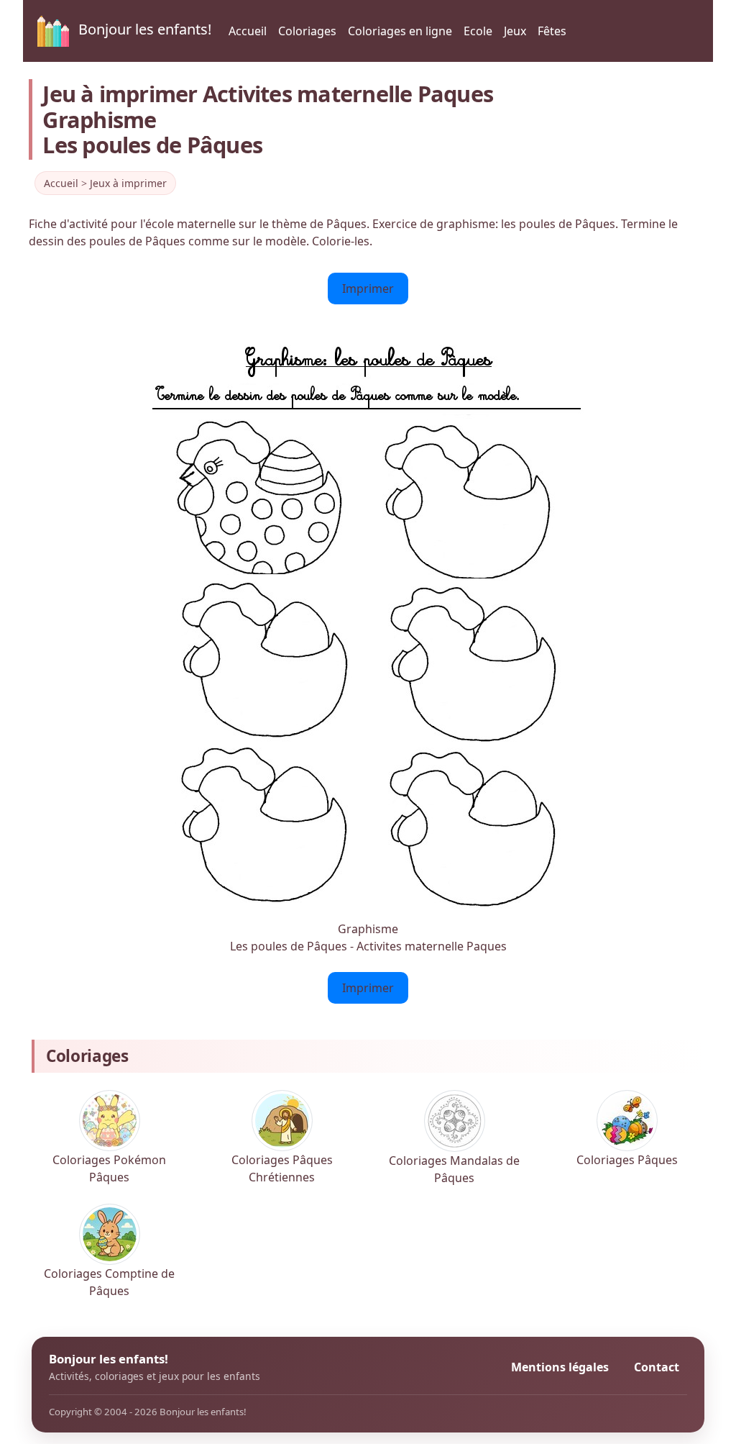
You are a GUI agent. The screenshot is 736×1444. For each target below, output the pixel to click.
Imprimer (368, 288)
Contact (656, 1367)
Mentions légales (560, 1367)
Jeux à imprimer (128, 183)
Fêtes (552, 31)
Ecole (478, 31)
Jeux (515, 31)
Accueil (248, 31)
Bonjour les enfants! (143, 29)
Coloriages (307, 31)
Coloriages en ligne (400, 31)
